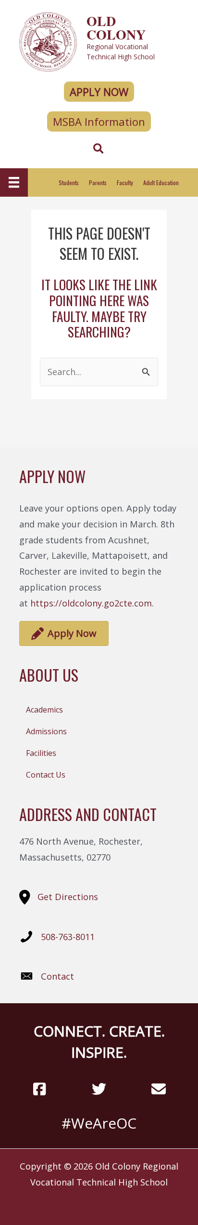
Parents (98, 182)
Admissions (46, 731)
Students (69, 182)
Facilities (41, 753)
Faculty (125, 182)
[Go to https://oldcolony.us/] (99, 41)
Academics (44, 709)
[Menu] (14, 182)
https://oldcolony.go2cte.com (91, 603)
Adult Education (161, 182)
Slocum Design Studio (116, 1202)
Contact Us (45, 774)
